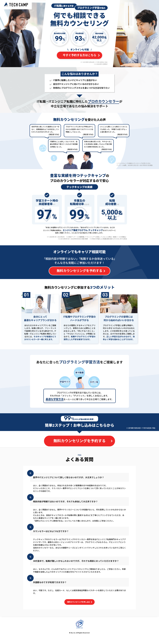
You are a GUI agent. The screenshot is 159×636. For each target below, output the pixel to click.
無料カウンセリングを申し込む (78, 602)
